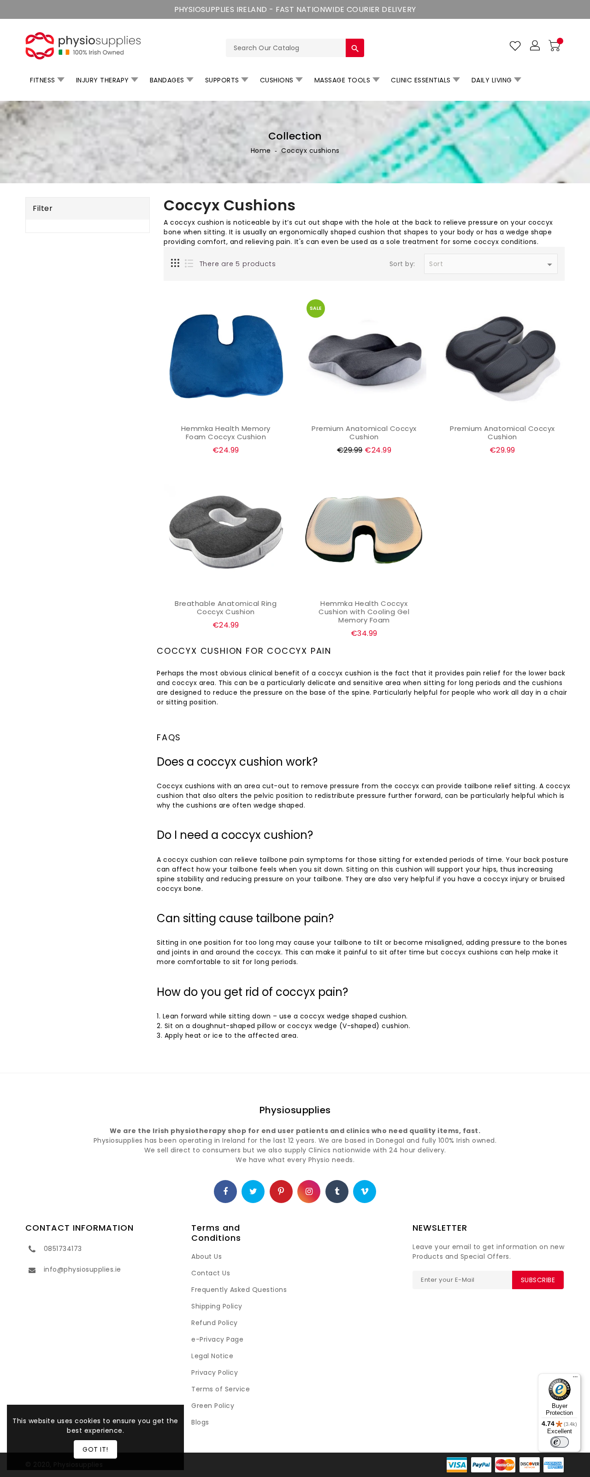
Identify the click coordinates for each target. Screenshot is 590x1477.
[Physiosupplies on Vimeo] (364, 1192)
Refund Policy (214, 1322)
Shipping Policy (216, 1306)
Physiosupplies (295, 1110)
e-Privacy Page (217, 1339)
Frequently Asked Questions (239, 1289)
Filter (43, 208)
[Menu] (575, 1378)
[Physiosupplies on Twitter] (253, 1192)
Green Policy (212, 1405)
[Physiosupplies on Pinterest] (281, 1192)
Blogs (200, 1422)
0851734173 (63, 1248)
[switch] (559, 1442)
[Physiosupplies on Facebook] (225, 1192)
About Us (206, 1256)
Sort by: (402, 264)
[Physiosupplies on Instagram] (309, 1192)
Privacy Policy (214, 1372)
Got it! (95, 1449)
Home (261, 150)
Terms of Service (220, 1389)
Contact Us (210, 1273)
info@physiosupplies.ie (82, 1269)
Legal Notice (212, 1356)
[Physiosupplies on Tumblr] (337, 1192)
